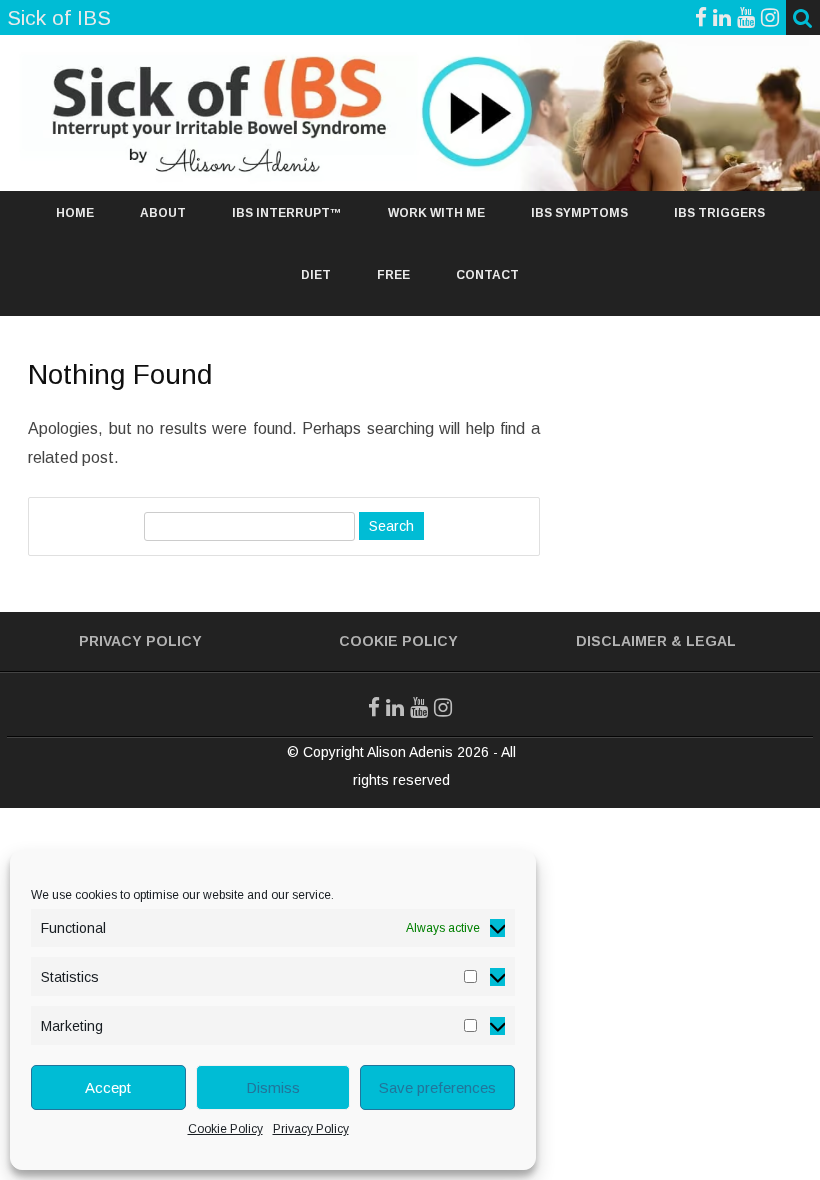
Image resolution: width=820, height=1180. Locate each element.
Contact (487, 275)
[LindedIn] (722, 17)
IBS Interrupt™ (287, 213)
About (163, 213)
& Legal (703, 641)
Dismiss (273, 1087)
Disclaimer (621, 641)
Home (75, 213)
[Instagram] (770, 17)
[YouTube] (746, 17)
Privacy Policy (311, 1129)
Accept (108, 1087)
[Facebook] (701, 17)
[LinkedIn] (395, 707)
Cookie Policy (225, 1129)
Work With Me (436, 213)
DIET (316, 275)
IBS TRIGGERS (719, 213)
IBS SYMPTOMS (579, 213)
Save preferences (437, 1087)
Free (393, 275)
